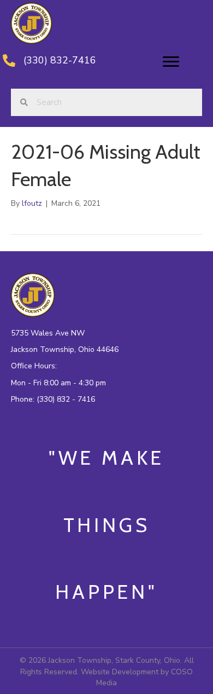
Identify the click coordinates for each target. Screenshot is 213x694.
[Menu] (171, 62)
